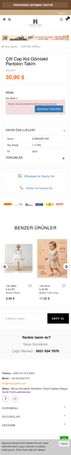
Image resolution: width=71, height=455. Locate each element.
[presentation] (4, 266)
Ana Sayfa (11, 46)
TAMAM (64, 443)
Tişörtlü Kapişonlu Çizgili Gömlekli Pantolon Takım (50, 292)
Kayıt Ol (58, 318)
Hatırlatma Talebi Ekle (49, 109)
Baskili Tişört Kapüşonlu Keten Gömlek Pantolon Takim (17, 292)
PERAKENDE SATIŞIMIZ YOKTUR (29, 5)
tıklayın (41, 449)
